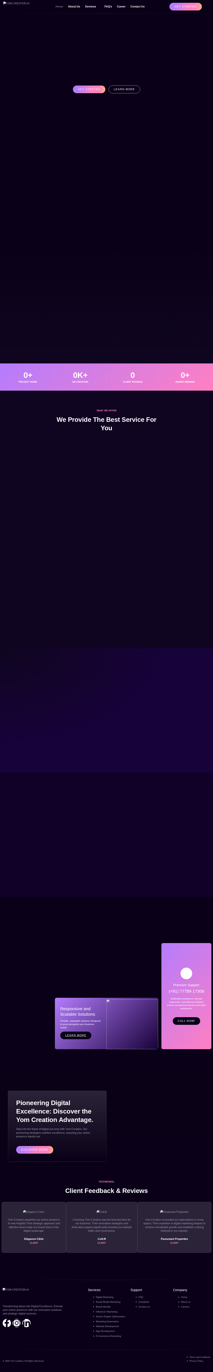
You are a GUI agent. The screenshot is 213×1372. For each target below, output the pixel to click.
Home (59, 6)
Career (121, 6)
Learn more (75, 1035)
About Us (74, 6)
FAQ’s (108, 6)
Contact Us (137, 6)
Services (90, 6)
